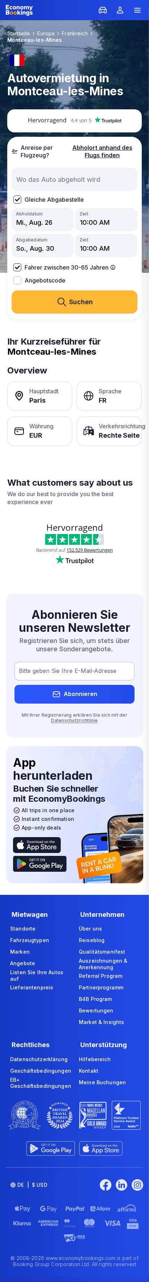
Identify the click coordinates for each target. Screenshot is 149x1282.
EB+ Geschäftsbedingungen (40, 1083)
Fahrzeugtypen (29, 940)
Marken (20, 952)
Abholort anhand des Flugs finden (102, 151)
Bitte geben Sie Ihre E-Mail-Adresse (67, 670)
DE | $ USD (32, 1185)
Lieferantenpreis (31, 987)
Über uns (90, 929)
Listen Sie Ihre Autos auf (36, 975)
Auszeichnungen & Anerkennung (103, 964)
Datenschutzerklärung (39, 1059)
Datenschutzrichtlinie (74, 720)
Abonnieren (80, 693)
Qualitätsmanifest (102, 952)
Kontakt (88, 1071)
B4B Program (95, 999)
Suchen (81, 302)
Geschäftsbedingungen (40, 1071)
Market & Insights (101, 1022)
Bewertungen (96, 1010)
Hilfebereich (95, 1059)
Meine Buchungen (102, 1082)
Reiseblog (92, 940)
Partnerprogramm (101, 987)
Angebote (22, 963)
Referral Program (100, 976)
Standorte (22, 929)
